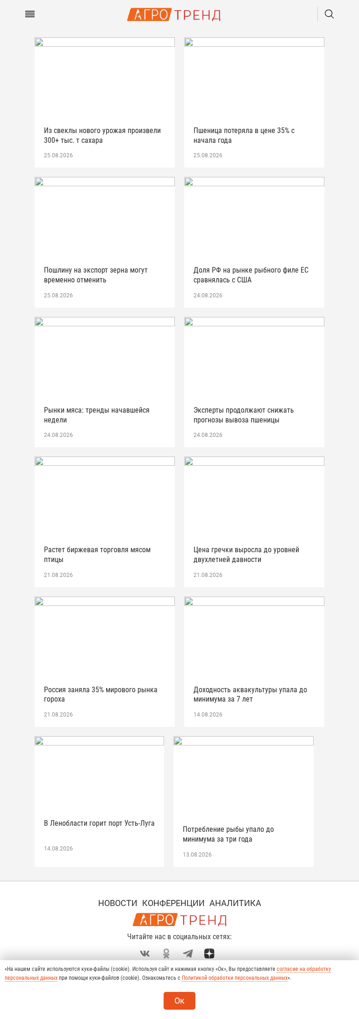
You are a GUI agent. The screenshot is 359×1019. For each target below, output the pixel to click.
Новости (117, 903)
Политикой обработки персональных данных (234, 978)
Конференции (173, 903)
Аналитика (235, 903)
